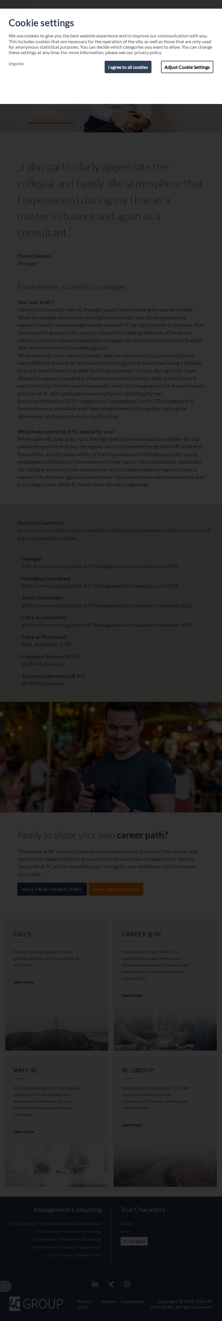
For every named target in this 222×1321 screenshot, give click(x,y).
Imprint (16, 63)
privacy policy (147, 52)
